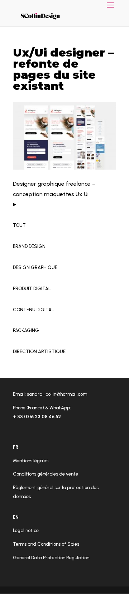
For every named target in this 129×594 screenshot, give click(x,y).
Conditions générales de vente (45, 474)
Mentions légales (30, 460)
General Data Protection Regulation (51, 557)
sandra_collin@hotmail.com (57, 394)
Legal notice (26, 530)
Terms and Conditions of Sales (46, 544)
